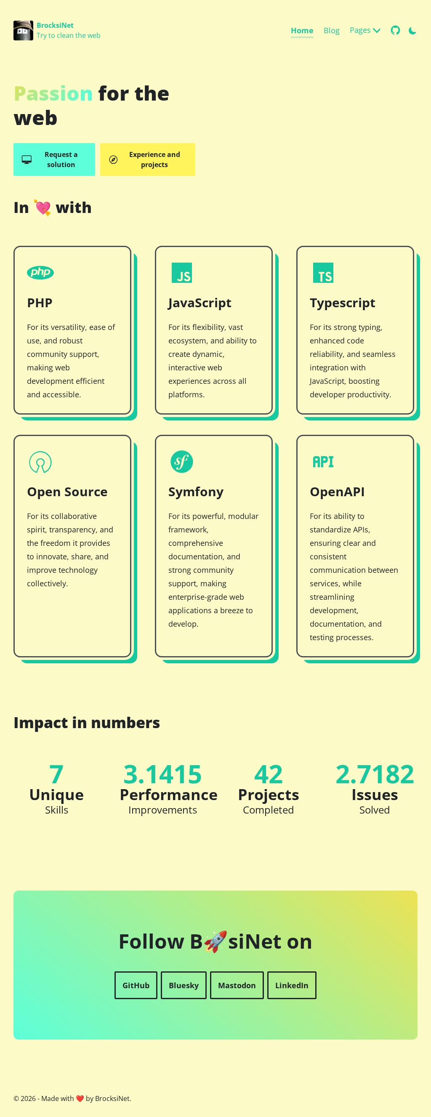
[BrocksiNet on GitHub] (395, 30)
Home (302, 30)
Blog (332, 30)
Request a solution (61, 159)
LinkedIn (292, 985)
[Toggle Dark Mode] (412, 29)
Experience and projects (154, 159)
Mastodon (237, 985)
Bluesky (184, 985)
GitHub (135, 985)
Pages (360, 30)
